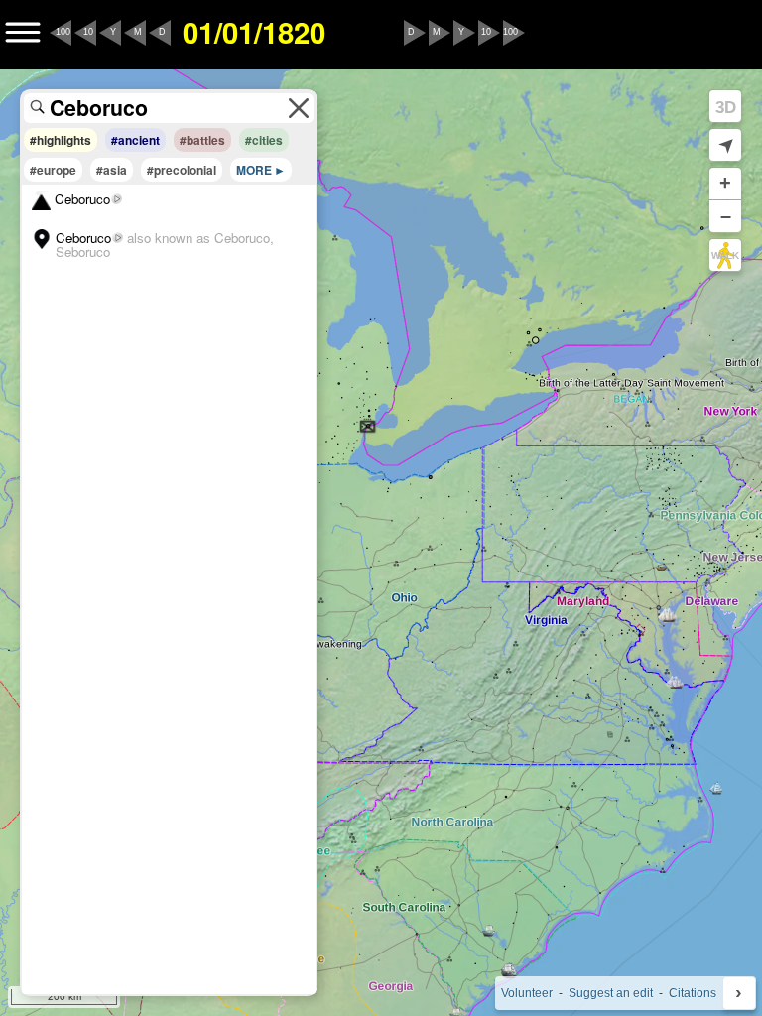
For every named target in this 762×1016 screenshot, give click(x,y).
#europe (53, 170)
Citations (692, 993)
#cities (264, 140)
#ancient (135, 140)
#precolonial (181, 170)
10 (88, 32)
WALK (725, 255)
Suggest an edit (611, 993)
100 (63, 32)
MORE (254, 170)
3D (725, 107)
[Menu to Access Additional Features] (23, 33)
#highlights (60, 140)
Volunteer (527, 993)
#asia (111, 170)
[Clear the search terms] (299, 108)
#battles (202, 140)
